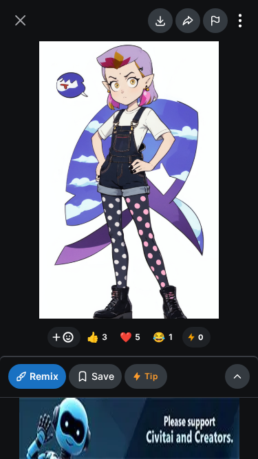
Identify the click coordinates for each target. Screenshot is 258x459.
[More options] (240, 20)
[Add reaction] (63, 337)
